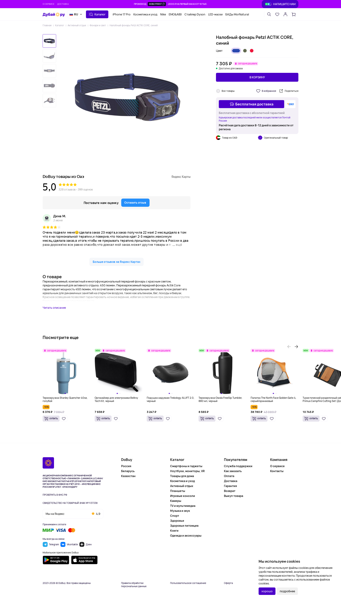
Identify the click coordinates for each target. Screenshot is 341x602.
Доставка (63, 3)
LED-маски (215, 14)
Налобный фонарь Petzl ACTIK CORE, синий (134, 25)
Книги (174, 531)
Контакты (276, 471)
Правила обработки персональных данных (134, 584)
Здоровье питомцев (184, 526)
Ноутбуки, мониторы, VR (187, 471)
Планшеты (177, 491)
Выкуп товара (233, 496)
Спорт (174, 516)
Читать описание (54, 308)
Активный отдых (77, 25)
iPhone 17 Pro (122, 14)
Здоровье (177, 521)
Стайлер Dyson (195, 14)
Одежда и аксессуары (185, 535)
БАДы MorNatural (237, 14)
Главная (47, 25)
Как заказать (233, 471)
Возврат (229, 491)
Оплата (229, 476)
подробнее (287, 591)
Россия (126, 466)
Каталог (59, 25)
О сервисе (48, 3)
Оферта (228, 583)
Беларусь (128, 471)
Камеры (175, 501)
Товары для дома (182, 476)
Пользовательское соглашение (188, 583)
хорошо (267, 591)
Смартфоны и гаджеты (186, 466)
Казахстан (128, 476)
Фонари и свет (98, 25)
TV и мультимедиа (182, 506)
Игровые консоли (182, 496)
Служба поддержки (238, 466)
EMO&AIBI (175, 14)
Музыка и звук (180, 511)
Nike (163, 14)
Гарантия (230, 486)
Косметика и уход (145, 14)
